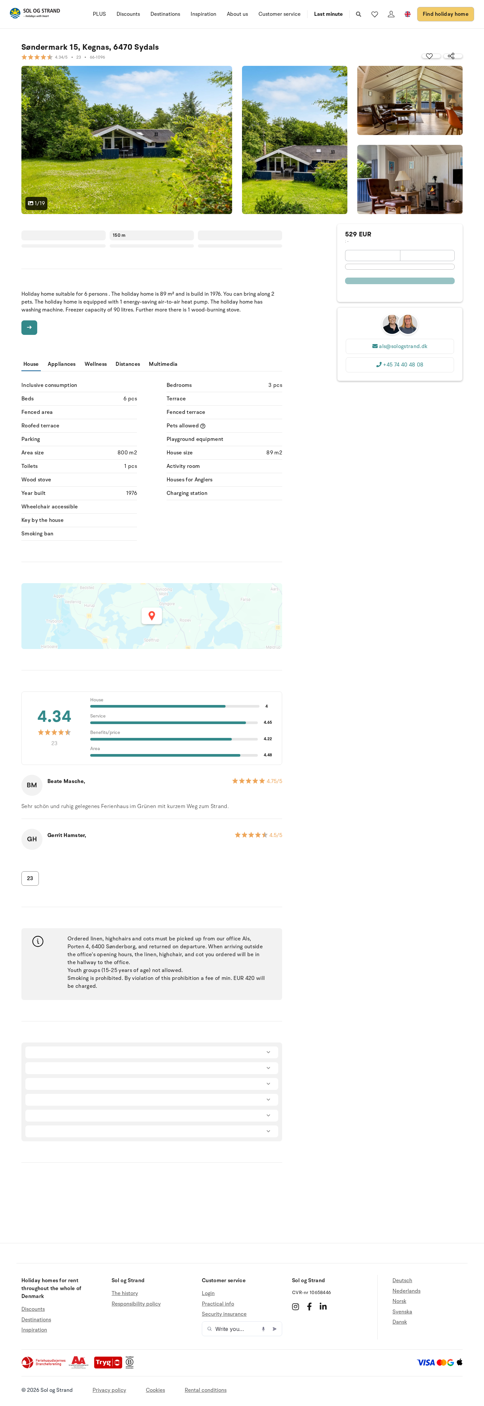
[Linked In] (323, 1307)
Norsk (399, 1301)
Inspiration (203, 14)
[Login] (391, 14)
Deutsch (402, 1280)
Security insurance (224, 1314)
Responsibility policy (136, 1304)
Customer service (279, 14)
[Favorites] (375, 14)
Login (208, 1293)
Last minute (328, 14)
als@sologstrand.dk (403, 346)
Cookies (155, 1390)
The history (125, 1293)
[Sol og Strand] (35, 14)
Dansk (399, 1322)
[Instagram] (295, 1307)
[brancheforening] (44, 1367)
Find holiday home (446, 14)
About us (237, 14)
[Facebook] (309, 1307)
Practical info (218, 1304)
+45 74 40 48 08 (403, 364)
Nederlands (406, 1291)
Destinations (165, 14)
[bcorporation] (131, 1367)
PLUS (99, 14)
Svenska (402, 1311)
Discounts (128, 14)
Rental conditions (206, 1390)
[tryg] (110, 1367)
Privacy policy (109, 1390)
